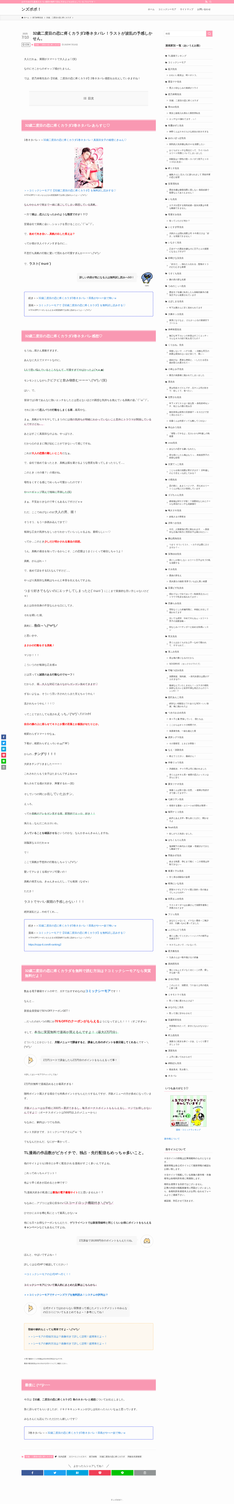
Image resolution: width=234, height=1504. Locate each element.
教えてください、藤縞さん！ (182, 756)
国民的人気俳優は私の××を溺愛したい (187, 144)
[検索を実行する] (209, 34)
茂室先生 (172, 1050)
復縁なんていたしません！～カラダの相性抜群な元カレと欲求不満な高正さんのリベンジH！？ (189, 688)
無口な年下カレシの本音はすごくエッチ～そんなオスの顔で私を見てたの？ (189, 337)
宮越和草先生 (174, 1020)
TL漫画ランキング (177, 56)
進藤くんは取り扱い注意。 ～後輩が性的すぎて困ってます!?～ (189, 791)
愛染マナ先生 (174, 81)
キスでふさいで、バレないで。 (183, 945)
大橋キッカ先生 (176, 314)
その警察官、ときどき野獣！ (182, 744)
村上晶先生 (173, 1035)
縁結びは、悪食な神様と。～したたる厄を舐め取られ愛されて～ (189, 361)
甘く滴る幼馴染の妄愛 (179, 877)
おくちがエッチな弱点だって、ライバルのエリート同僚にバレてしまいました (189, 151)
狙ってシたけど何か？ (179, 221)
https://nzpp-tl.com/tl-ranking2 (44, 944)
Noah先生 (173, 827)
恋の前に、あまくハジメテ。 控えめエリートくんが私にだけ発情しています (189, 487)
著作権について (172, 1138)
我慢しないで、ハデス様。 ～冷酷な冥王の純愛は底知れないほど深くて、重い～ (189, 352)
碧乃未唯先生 (174, 94)
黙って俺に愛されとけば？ (181, 1001)
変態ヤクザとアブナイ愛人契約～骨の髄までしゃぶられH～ (189, 891)
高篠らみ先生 (174, 603)
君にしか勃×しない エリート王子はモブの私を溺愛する (189, 561)
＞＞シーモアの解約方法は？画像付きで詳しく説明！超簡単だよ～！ (67, 1343)
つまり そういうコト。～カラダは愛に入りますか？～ (189, 546)
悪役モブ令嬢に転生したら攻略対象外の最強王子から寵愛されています (189, 293)
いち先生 (172, 199)
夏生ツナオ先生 (176, 784)
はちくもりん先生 (177, 840)
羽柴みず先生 (174, 855)
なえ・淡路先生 (176, 750)
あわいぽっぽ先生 (177, 138)
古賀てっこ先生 (176, 464)
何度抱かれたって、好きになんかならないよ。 (189, 1027)
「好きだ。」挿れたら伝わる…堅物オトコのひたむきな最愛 (189, 265)
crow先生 (172, 442)
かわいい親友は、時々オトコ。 (183, 75)
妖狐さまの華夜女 (177, 517)
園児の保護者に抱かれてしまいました (186, 375)
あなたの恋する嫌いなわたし (182, 449)
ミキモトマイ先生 (177, 994)
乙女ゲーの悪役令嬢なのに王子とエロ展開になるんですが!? (189, 250)
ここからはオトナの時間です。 (183, 725)
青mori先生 (173, 107)
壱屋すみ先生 (174, 214)
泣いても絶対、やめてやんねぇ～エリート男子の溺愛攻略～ (189, 619)
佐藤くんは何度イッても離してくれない (187, 421)
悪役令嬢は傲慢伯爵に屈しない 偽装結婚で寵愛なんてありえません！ (189, 191)
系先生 (171, 381)
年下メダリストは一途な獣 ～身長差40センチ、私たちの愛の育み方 (189, 404)
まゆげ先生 (173, 979)
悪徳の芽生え (175, 575)
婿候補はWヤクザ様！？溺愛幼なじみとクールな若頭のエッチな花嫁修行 (189, 502)
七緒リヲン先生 (176, 799)
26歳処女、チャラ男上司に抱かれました (188, 769)
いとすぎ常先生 (176, 227)
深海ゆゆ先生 (174, 554)
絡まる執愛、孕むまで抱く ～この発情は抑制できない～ (189, 863)
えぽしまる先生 (176, 301)
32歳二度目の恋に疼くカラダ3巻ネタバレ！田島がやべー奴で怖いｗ (78, 298)
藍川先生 (172, 69)
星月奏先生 (173, 951)
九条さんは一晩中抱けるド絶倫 (183, 957)
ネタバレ (172, 1075)
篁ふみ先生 (173, 651)
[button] (32, 1472)
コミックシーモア (177, 62)
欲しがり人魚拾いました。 (181, 834)
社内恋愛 (62, 1457)
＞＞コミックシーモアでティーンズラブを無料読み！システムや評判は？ (66, 1294)
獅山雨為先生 (174, 538)
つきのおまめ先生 (177, 712)
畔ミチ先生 (173, 168)
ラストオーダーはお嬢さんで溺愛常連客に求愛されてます (189, 906)
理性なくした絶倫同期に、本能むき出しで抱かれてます (189, 611)
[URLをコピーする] (145, 1472)
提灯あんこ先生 (176, 697)
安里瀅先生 (173, 183)
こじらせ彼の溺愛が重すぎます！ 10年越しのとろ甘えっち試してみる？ (189, 471)
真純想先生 (173, 963)
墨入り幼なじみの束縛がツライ (183, 88)
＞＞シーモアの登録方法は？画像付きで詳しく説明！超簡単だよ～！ (67, 1336)
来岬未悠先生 (174, 329)
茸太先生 (172, 636)
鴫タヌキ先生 (174, 510)
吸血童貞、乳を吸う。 (179, 1069)
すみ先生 (172, 569)
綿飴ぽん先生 (174, 1063)
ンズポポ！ (31, 9)
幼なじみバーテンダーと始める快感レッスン (189, 628)
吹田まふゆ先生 (176, 898)
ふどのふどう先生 (177, 929)
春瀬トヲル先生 (176, 871)
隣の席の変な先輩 (177, 280)
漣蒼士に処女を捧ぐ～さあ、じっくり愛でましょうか (189, 1042)
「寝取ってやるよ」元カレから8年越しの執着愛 (189, 435)
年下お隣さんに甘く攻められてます (185, 308)
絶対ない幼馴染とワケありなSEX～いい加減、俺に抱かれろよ (189, 705)
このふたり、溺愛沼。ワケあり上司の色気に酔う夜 (189, 986)
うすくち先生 (174, 273)
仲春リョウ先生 (176, 762)
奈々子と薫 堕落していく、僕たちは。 (187, 719)
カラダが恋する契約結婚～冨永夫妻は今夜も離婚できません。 (189, 206)
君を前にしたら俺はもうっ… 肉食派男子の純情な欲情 (189, 456)
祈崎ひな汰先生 (176, 258)
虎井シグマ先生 (176, 737)
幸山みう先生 (174, 427)
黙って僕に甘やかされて (180, 1013)
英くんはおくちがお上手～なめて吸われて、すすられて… (187, 644)
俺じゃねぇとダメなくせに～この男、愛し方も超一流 (189, 971)
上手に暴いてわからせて (180, 1057)
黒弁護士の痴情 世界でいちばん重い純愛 (188, 581)
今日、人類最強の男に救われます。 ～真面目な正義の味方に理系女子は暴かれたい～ (189, 530)
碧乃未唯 (93, 1457)
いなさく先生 (174, 242)
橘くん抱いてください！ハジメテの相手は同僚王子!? (189, 937)
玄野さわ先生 (174, 397)
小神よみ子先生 (176, 369)
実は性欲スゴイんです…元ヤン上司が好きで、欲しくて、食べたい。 (189, 389)
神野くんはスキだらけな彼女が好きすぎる (189, 132)
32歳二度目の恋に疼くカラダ (112, 1457)
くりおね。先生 (176, 345)
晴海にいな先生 (176, 883)
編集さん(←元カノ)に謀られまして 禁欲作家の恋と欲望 (189, 176)
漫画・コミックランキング (188, 1130)
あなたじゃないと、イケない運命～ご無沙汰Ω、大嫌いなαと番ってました (189, 922)
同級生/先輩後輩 (135, 1457)
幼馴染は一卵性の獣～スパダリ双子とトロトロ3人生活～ (189, 160)
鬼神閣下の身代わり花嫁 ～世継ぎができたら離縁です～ (189, 847)
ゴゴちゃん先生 (176, 495)
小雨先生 (172, 479)
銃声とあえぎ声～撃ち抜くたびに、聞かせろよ (189, 819)
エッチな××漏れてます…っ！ (183, 119)
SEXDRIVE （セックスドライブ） (185, 664)
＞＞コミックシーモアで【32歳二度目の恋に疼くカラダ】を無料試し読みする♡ (70, 190)
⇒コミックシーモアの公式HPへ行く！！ (47, 1274)
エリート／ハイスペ (77, 1457)
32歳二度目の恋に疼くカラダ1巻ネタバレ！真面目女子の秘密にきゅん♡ (85, 140)
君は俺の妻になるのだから (181, 658)
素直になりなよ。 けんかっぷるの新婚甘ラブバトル (189, 321)
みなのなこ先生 (176, 1007)
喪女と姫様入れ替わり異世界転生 (184, 113)
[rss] (206, 2)
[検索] (210, 2)
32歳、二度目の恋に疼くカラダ (47, 45)
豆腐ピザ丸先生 (176, 588)
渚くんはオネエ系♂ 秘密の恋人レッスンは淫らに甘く (189, 776)
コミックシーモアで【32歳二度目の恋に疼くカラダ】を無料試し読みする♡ (82, 305)
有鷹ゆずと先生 (176, 125)
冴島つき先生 (174, 523)
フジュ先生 (173, 914)
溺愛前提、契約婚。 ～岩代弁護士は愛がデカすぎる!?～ (189, 677)
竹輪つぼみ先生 (176, 670)
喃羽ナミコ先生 (176, 812)
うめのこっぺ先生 (177, 286)
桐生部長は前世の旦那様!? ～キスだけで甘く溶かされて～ (189, 413)
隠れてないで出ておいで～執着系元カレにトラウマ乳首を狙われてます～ (189, 595)
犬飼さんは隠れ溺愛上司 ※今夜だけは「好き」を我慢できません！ (189, 234)
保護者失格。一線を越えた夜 (182, 731)
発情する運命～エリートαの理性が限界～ (188, 806)
